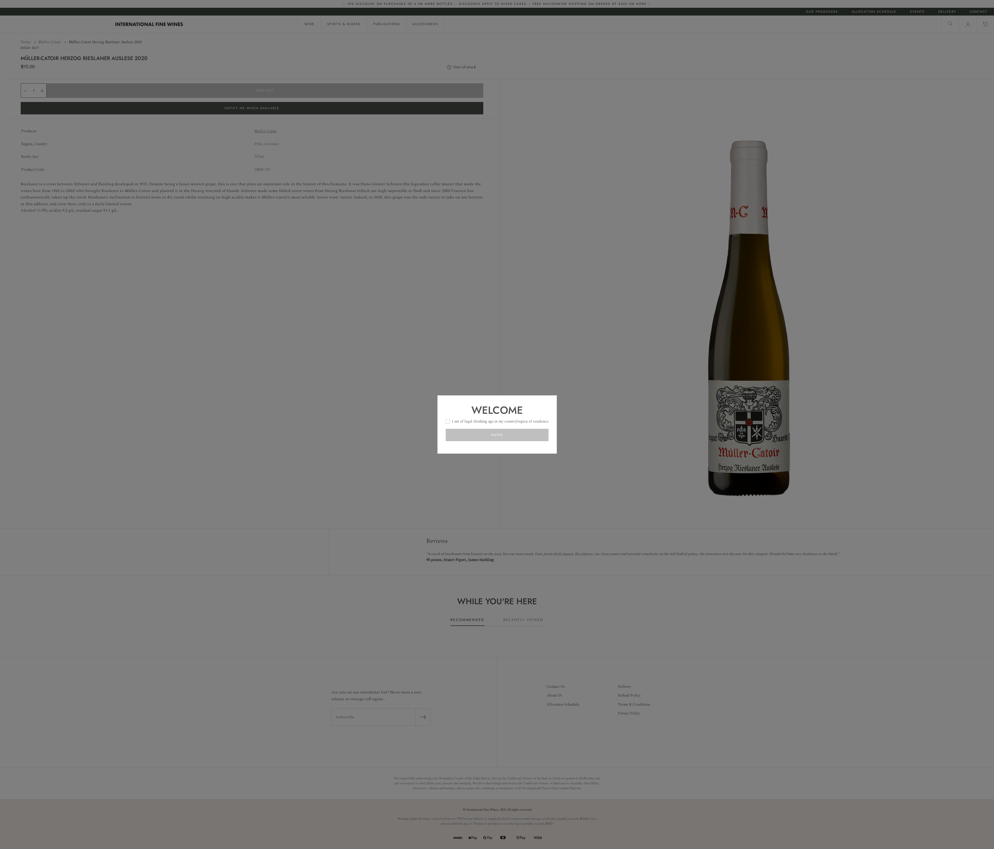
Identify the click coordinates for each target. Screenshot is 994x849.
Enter (497, 435)
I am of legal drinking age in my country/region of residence (500, 421)
